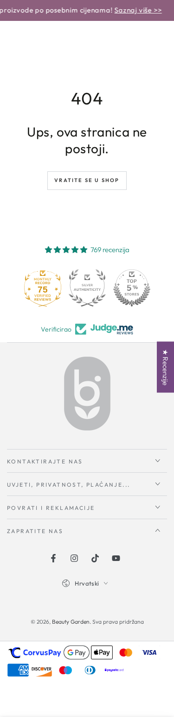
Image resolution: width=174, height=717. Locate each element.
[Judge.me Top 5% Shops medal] (131, 287)
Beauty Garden (71, 621)
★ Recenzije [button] (165, 367)
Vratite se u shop (86, 180)
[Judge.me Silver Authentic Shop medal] (87, 287)
